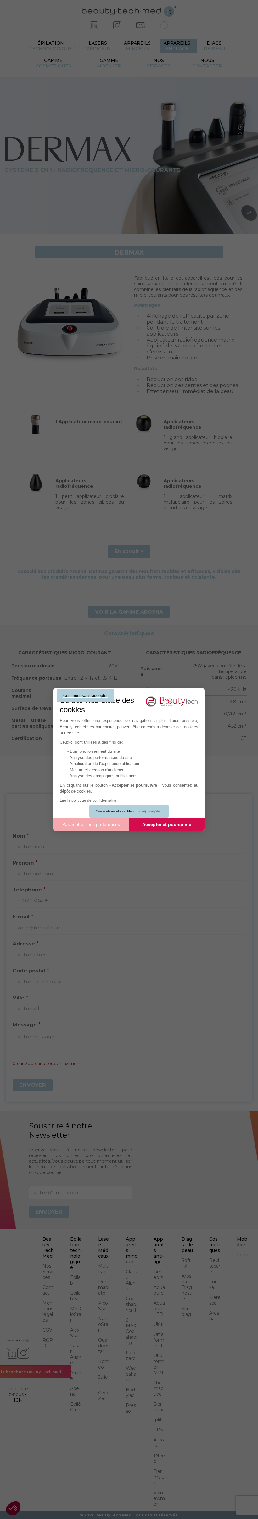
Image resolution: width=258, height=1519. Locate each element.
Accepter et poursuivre (166, 824)
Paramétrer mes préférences (91, 824)
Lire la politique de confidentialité (88, 800)
